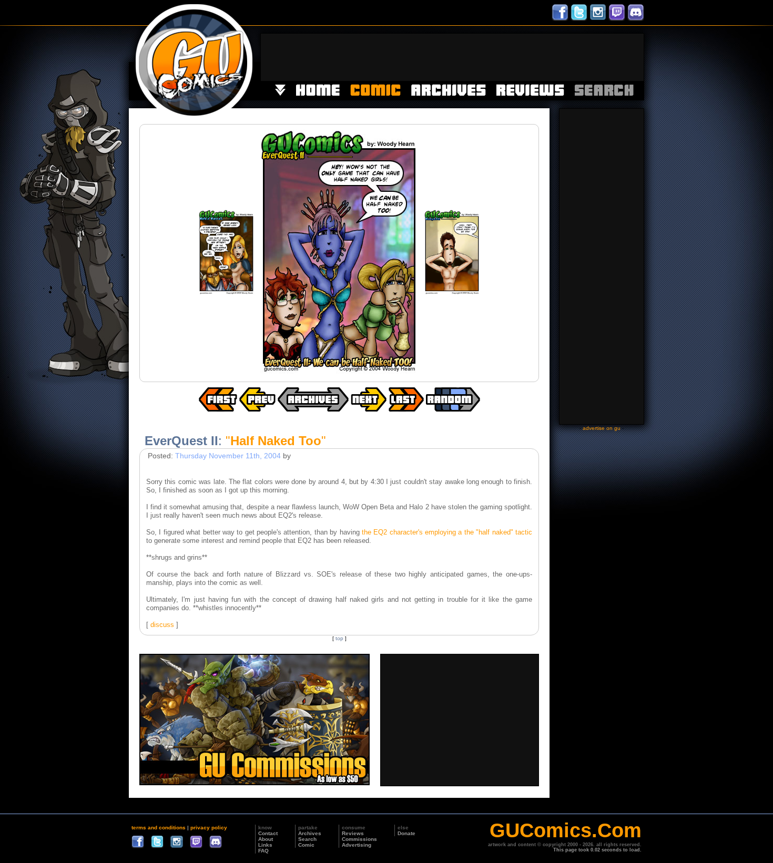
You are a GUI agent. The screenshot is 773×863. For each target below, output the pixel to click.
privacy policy (208, 827)
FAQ (263, 851)
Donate (406, 833)
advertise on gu (602, 428)
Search (307, 839)
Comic (306, 845)
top (339, 638)
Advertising (356, 845)
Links (265, 845)
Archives (309, 833)
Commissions (359, 839)
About (265, 839)
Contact (268, 833)
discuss (162, 625)
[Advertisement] (452, 57)
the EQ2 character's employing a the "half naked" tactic (447, 532)
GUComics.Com (566, 830)
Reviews (353, 833)
